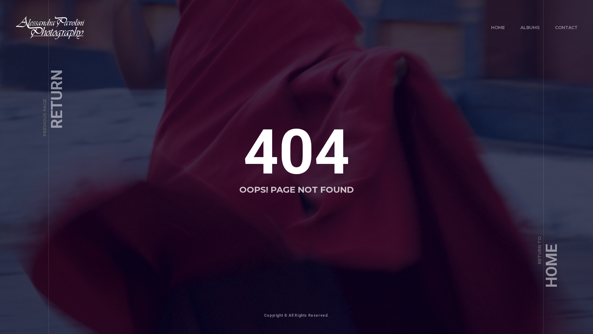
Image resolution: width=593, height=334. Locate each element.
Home (498, 27)
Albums (530, 27)
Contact (566, 27)
